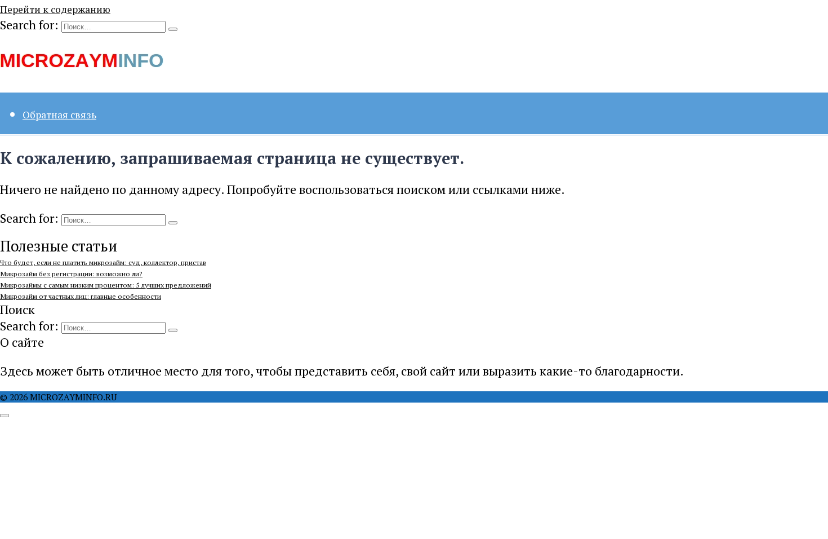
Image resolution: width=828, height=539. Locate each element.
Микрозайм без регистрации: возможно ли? (71, 274)
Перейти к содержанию (55, 9)
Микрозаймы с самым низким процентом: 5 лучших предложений (105, 285)
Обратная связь (59, 114)
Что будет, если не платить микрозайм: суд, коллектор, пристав (103, 262)
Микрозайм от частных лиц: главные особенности (80, 296)
